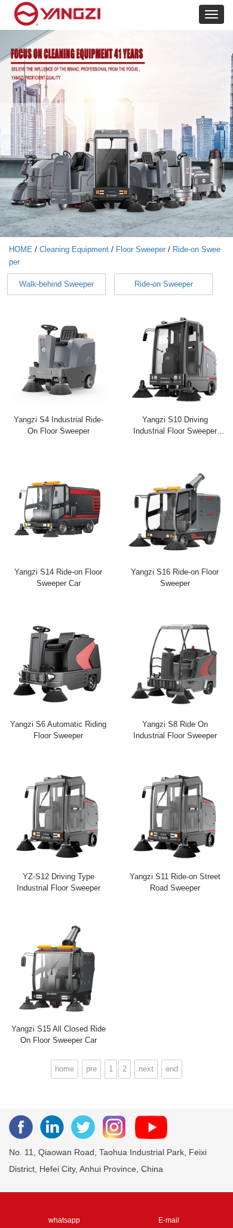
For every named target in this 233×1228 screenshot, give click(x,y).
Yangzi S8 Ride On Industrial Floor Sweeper (175, 730)
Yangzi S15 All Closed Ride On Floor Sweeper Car (58, 1034)
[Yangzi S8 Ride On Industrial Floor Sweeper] (174, 664)
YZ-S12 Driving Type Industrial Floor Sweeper (58, 882)
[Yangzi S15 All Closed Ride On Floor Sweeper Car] (58, 968)
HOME (20, 249)
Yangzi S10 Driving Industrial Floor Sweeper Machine (175, 426)
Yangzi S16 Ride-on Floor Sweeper (175, 577)
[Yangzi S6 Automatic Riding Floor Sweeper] (58, 664)
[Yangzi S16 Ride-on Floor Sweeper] (174, 511)
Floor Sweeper (140, 249)
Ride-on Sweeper (163, 284)
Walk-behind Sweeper (56, 284)
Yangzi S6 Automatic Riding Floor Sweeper (58, 730)
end (171, 1068)
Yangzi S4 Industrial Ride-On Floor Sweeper (58, 425)
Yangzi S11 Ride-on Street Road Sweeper (175, 882)
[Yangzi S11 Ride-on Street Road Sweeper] (174, 816)
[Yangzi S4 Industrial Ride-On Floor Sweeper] (58, 359)
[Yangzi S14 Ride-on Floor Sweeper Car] (58, 511)
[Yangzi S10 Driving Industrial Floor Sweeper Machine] (174, 359)
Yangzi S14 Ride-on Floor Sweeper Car (58, 577)
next (146, 1068)
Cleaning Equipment (74, 249)
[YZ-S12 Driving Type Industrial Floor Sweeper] (58, 816)
